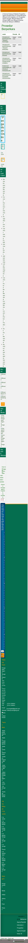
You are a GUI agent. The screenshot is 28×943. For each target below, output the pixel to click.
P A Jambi (3, 818)
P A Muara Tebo (3, 864)
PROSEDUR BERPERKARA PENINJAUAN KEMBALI (6, 60)
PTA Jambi (3, 783)
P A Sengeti (3, 869)
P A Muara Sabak (3, 858)
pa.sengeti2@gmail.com (13, 708)
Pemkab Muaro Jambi (3, 794)
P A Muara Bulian (3, 822)
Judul (4, 34)
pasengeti (2, 432)
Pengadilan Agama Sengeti (3, 422)
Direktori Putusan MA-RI (4, 760)
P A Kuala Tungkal (3, 829)
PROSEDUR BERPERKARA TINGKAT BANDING (6, 47)
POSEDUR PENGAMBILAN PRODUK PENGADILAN (6, 68)
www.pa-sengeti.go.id (13, 710)
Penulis (15, 34)
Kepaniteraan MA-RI (4, 767)
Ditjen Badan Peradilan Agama (3, 776)
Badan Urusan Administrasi (4, 750)
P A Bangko (3, 840)
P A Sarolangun (3, 853)
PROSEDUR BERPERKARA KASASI (6, 53)
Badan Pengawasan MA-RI (3, 741)
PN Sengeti (3, 787)
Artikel (3, 894)
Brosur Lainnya (2, 404)
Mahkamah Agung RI (3, 733)
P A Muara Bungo (3, 835)
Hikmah (3, 899)
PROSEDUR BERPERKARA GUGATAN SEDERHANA (6, 76)
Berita (3, 891)
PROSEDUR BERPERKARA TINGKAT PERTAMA (6, 39)
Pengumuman (3, 885)
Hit (19, 34)
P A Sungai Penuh (3, 847)
